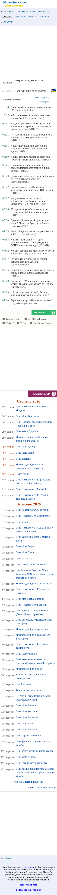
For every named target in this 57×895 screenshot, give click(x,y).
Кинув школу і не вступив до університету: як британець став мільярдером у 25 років (28, 201)
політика (7, 858)
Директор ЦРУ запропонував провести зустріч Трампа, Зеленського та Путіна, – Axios (33, 284)
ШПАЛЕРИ (7, 22)
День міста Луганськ (27, 717)
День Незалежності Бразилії (31, 604)
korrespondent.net (13, 319)
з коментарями (43, 102)
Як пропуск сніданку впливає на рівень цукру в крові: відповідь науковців (32, 271)
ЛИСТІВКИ (44, 17)
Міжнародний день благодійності (34, 583)
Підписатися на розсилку (41, 787)
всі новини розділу (42, 97)
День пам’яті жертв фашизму (31, 763)
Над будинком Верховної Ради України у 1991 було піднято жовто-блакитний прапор (35, 574)
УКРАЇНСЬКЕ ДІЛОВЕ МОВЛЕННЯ (33, 11)
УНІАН (23, 323)
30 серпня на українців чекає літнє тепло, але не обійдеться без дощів (29, 210)
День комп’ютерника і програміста (34, 751)
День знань (22, 522)
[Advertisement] (28, 52)
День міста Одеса (25, 546)
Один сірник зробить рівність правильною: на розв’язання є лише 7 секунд (31, 168)
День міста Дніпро (26, 757)
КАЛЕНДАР (19, 17)
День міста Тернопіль (27, 416)
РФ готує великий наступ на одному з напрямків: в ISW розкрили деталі (31, 136)
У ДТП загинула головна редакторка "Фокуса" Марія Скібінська (30, 158)
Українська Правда (41, 323)
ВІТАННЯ (32, 17)
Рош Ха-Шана (23, 684)
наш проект (29, 867)
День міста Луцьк (25, 723)
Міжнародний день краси (29, 668)
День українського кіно (28, 735)
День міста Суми (25, 552)
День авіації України (27, 431)
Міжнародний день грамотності (33, 629)
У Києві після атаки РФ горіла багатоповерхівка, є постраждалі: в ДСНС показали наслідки (29, 242)
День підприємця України (30, 598)
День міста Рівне (25, 452)
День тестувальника (26, 653)
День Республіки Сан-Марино (32, 564)
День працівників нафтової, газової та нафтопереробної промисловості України (35, 772)
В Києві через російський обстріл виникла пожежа (29, 293)
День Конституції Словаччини (32, 509)
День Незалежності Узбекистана (33, 515)
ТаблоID (9, 323)
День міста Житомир (27, 711)
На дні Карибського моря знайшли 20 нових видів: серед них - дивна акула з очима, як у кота (31, 126)
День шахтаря (23, 458)
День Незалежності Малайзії (31, 489)
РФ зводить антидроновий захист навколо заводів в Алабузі (29, 260)
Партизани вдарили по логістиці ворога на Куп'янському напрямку (32, 177)
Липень (18, 781)
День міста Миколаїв (27, 729)
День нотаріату (24, 558)
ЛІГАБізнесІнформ (36, 319)
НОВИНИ (7, 17)
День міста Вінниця (26, 705)
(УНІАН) (33, 129)
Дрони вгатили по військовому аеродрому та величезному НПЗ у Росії (32, 188)
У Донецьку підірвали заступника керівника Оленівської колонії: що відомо (29, 148)
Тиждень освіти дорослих (30, 690)
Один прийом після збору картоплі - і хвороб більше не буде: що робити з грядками (31, 223)
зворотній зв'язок (28, 884)
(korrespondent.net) (25, 110)
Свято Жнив (22, 474)
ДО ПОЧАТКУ (8, 11)
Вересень (38, 781)
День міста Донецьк (26, 446)
